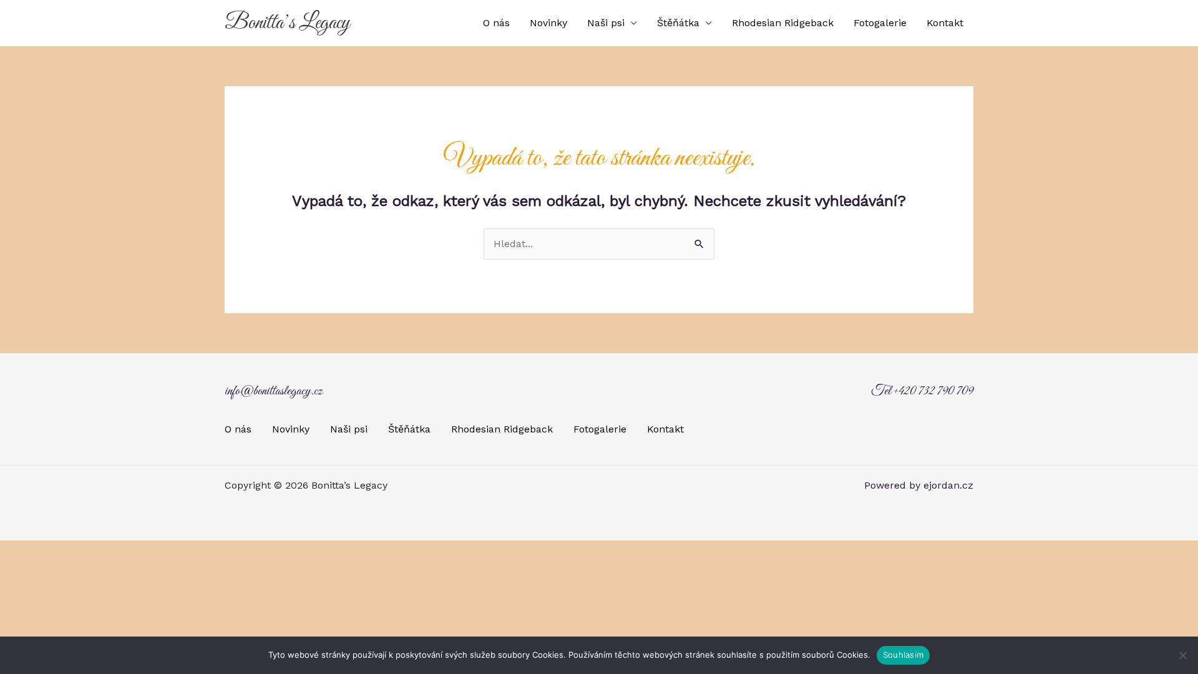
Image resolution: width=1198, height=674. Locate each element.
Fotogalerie (880, 23)
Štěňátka (678, 23)
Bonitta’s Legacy (287, 23)
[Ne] (1182, 655)
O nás (496, 23)
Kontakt (945, 23)
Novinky (548, 23)
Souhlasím (903, 655)
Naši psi (606, 23)
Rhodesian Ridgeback (783, 23)
